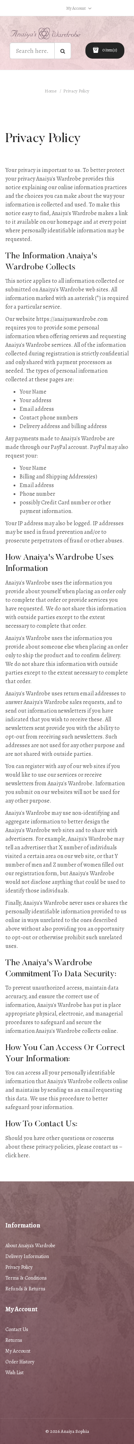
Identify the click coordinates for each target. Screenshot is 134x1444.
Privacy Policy (76, 91)
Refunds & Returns (25, 1288)
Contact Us (16, 1329)
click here (17, 1155)
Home (50, 91)
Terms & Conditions (26, 1278)
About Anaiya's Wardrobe (30, 1245)
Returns (13, 1340)
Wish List (14, 1372)
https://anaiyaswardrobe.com (72, 319)
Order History (19, 1361)
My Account (17, 1351)
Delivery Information (27, 1256)
